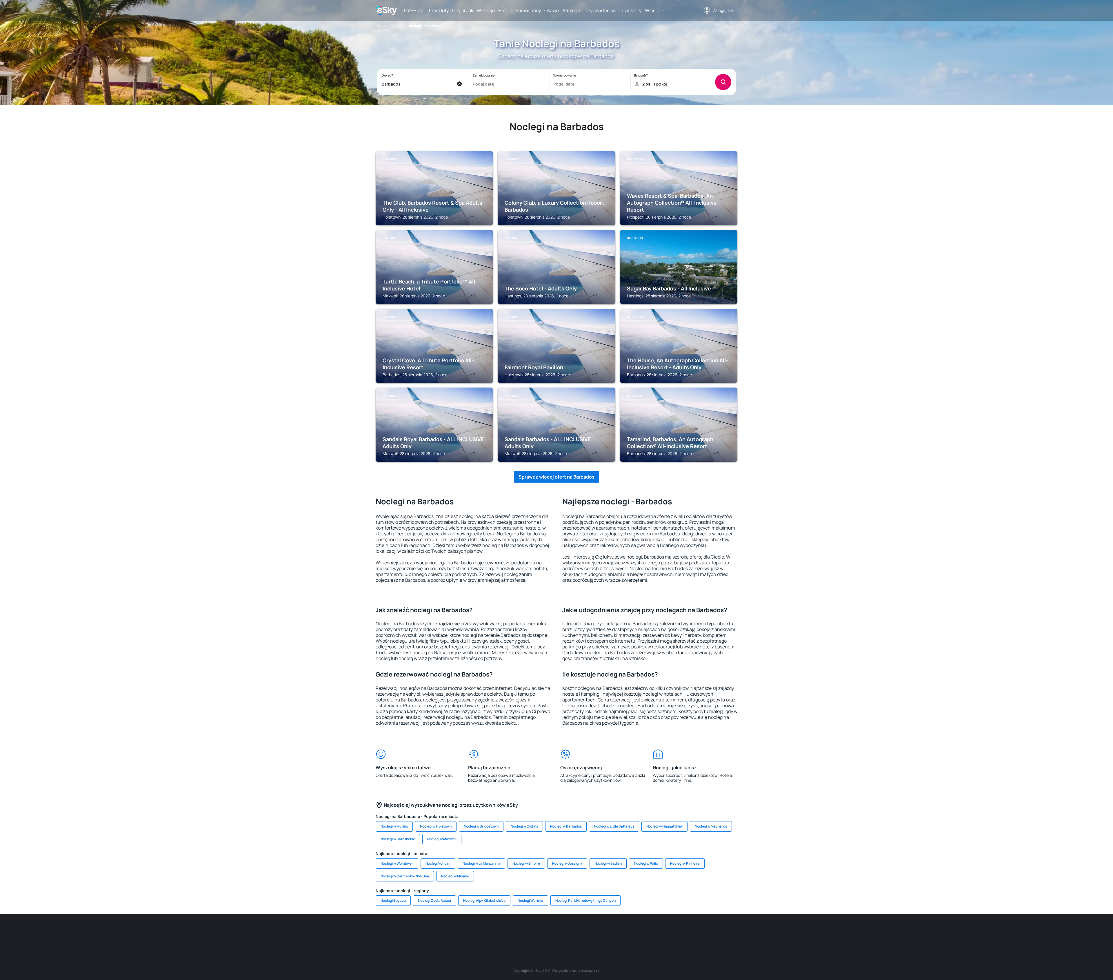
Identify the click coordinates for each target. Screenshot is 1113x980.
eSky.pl (381, 25)
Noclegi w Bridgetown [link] (481, 826)
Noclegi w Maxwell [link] (442, 839)
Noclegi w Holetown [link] (436, 826)
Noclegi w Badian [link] (608, 863)
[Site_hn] (678, 931)
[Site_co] (574, 931)
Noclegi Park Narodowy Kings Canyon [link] (585, 900)
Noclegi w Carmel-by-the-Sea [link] (405, 876)
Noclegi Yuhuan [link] (437, 863)
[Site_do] (591, 931)
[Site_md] (521, 931)
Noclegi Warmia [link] (530, 900)
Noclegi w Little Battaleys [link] (614, 826)
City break (462, 10)
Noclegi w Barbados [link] (566, 826)
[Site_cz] (504, 931)
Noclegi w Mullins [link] (394, 826)
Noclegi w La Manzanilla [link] (481, 863)
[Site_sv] (626, 931)
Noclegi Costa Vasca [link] (434, 900)
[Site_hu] (556, 931)
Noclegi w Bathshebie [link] (398, 839)
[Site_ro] (434, 931)
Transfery (631, 10)
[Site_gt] (660, 931)
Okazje (551, 10)
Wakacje (486, 10)
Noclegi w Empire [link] (526, 863)
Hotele (505, 10)
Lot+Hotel (414, 10)
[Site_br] (417, 931)
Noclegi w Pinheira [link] (685, 863)
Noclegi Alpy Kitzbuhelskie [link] (484, 900)
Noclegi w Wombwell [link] (397, 863)
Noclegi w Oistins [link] (524, 826)
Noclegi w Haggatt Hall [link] (664, 826)
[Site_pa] (608, 931)
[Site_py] (695, 931)
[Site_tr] (487, 931)
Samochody (528, 10)
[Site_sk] (539, 931)
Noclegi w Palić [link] (646, 863)
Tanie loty (438, 10)
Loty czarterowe (600, 10)
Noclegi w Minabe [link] (455, 876)
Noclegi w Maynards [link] (711, 826)
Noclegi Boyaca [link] (393, 900)
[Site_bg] (452, 931)
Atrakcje (571, 10)
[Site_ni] (643, 931)
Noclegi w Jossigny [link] (567, 863)
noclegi (397, 25)
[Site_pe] (469, 931)
